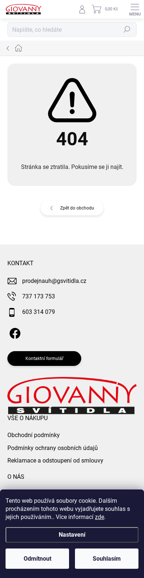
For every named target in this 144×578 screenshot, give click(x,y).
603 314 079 (38, 311)
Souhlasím (107, 558)
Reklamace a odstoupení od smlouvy (55, 460)
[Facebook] (13, 332)
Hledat (127, 29)
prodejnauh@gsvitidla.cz (54, 280)
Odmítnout (37, 558)
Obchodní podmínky (33, 435)
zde (99, 516)
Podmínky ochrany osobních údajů (52, 447)
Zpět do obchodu (77, 208)
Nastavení (72, 534)
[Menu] (135, 9)
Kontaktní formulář (44, 358)
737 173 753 (38, 296)
